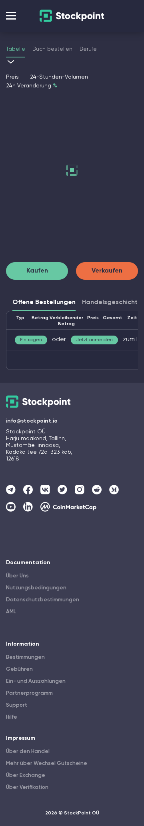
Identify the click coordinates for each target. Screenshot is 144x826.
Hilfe (11, 717)
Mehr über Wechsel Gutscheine (46, 763)
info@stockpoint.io (32, 421)
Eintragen (31, 340)
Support (16, 705)
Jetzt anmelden (94, 340)
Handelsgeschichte (112, 302)
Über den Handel (28, 751)
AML (11, 612)
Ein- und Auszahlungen (36, 681)
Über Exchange (25, 775)
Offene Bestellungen (44, 302)
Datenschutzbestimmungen (42, 600)
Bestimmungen (25, 657)
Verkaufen (107, 271)
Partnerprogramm (29, 693)
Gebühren (19, 669)
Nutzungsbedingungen (36, 588)
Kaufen (37, 271)
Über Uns (17, 576)
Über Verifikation (27, 787)
